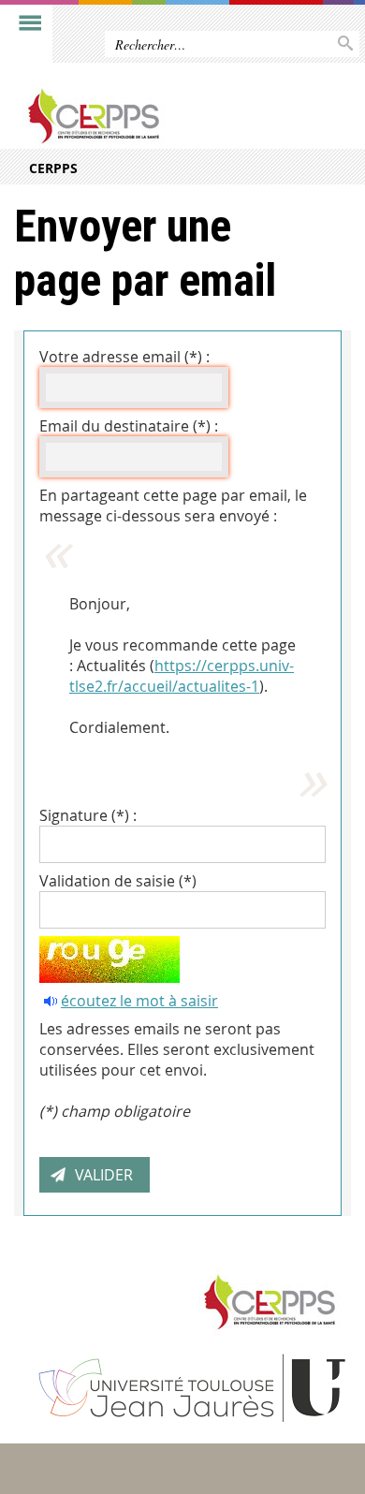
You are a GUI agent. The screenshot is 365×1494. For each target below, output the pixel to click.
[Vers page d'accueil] (146, 115)
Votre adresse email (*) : (124, 356)
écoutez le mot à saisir (139, 1000)
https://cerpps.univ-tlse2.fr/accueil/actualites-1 (181, 675)
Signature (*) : (88, 815)
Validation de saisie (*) (118, 881)
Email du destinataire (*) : (128, 426)
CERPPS (53, 168)
